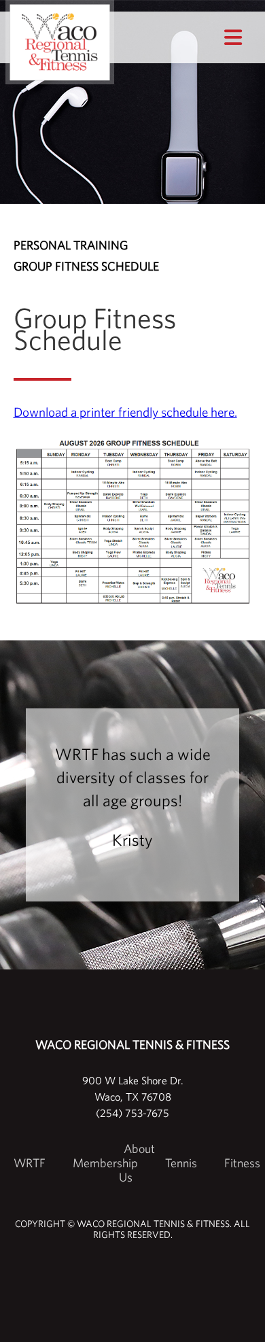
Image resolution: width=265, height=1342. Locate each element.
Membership (105, 1163)
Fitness (242, 1163)
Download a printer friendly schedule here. (125, 412)
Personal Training (71, 245)
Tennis (181, 1163)
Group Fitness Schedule (86, 266)
